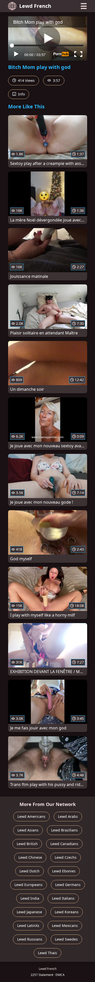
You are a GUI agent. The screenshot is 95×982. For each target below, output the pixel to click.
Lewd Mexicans (65, 925)
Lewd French (35, 6)
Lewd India (30, 898)
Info (21, 94)
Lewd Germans (68, 884)
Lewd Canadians (64, 843)
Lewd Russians (29, 939)
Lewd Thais (47, 952)
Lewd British (27, 843)
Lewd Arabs (68, 816)
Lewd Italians (63, 898)
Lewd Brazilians (64, 830)
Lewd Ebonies (63, 871)
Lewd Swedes (66, 939)
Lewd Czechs (66, 857)
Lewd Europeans (28, 884)
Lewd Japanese (29, 912)
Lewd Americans (31, 816)
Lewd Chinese (30, 857)
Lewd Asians (28, 830)
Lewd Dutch (30, 871)
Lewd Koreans (67, 912)
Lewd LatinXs (28, 925)
